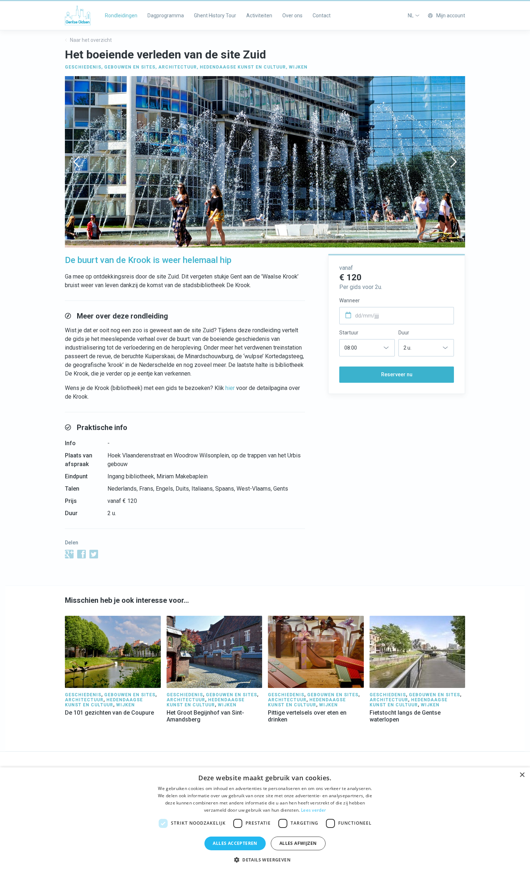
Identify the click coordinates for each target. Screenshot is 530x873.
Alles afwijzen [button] (298, 843)
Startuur (348, 332)
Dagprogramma (165, 15)
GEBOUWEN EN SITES (129, 67)
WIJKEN (298, 67)
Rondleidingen (121, 15)
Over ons (292, 15)
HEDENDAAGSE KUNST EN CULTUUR (243, 67)
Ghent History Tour (215, 15)
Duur (403, 332)
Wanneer (349, 300)
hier (230, 388)
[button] (265, 860)
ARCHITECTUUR (177, 67)
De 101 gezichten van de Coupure (109, 712)
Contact (322, 15)
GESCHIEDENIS (83, 67)
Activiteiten (259, 15)
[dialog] (265, 820)
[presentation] (76, 161)
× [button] (522, 775)
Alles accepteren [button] (235, 843)
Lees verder (313, 810)
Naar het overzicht (90, 40)
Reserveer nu (396, 374)
